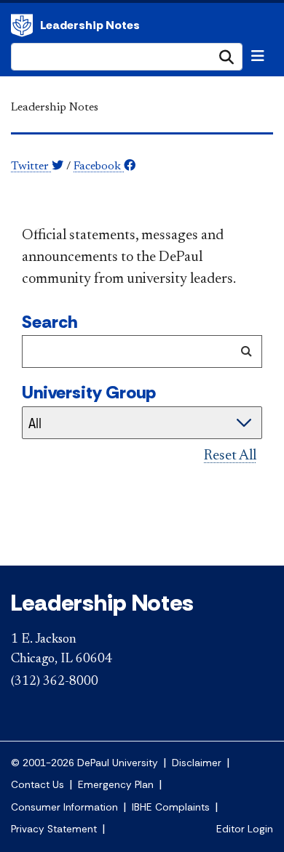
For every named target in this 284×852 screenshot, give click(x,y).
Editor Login (244, 829)
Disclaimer (196, 763)
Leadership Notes (90, 25)
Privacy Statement (54, 829)
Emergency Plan (116, 785)
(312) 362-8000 (54, 681)
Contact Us (37, 785)
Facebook (99, 166)
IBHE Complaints (171, 807)
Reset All (230, 456)
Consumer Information (64, 807)
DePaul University (22, 25)
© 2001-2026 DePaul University (84, 763)
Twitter (31, 166)
